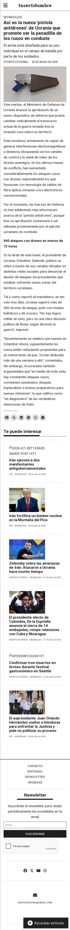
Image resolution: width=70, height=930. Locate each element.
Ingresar (35, 782)
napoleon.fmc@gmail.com (35, 902)
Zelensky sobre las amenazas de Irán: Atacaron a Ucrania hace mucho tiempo (34, 567)
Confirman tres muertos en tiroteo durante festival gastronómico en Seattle (32, 667)
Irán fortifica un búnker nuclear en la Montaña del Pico (35, 518)
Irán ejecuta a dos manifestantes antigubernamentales (27, 464)
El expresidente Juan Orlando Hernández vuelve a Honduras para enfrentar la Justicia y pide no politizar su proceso (34, 724)
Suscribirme (35, 834)
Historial (35, 771)
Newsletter (35, 777)
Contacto (35, 766)
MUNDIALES (13, 17)
